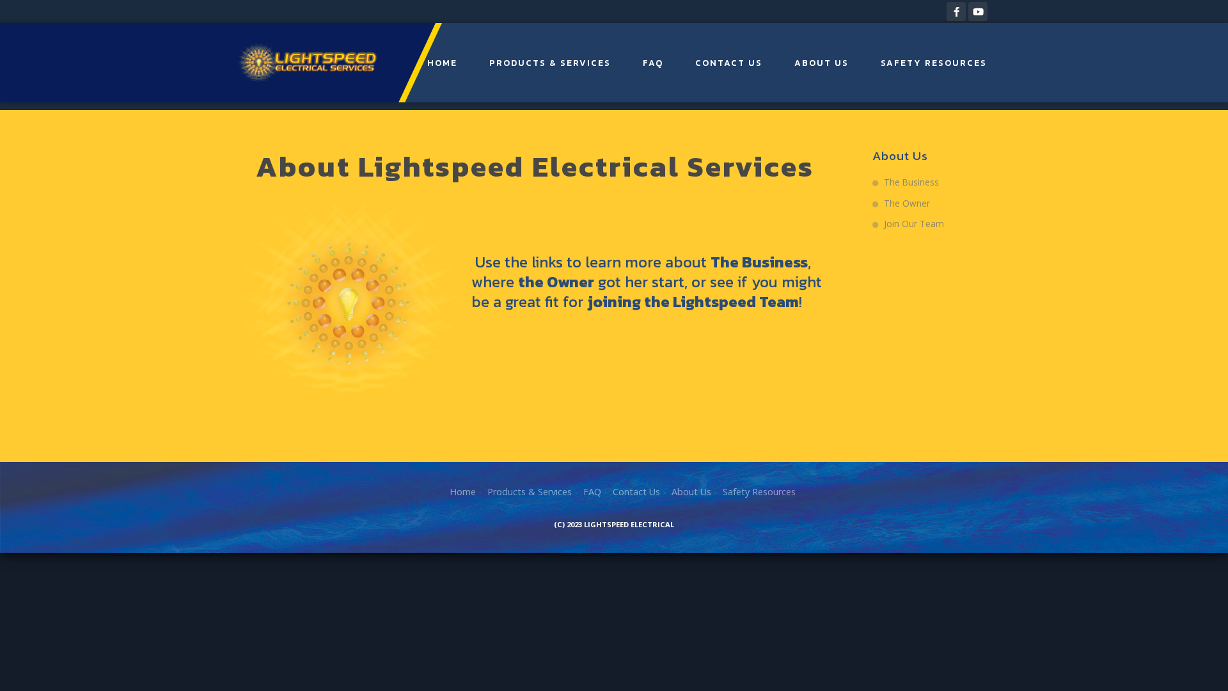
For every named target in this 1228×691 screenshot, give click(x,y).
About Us (821, 62)
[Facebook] (956, 11)
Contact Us (728, 62)
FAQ (653, 62)
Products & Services (550, 62)
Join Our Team (914, 224)
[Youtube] (978, 11)
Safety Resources (934, 62)
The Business (911, 182)
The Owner (907, 203)
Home (442, 62)
